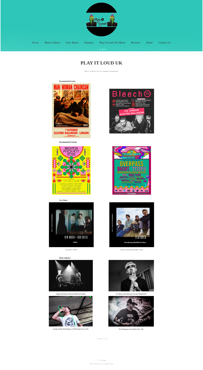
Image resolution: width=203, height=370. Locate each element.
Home (35, 42)
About (149, 42)
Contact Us (164, 42)
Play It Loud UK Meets (112, 42)
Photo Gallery (52, 42)
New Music (72, 42)
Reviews (135, 42)
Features (89, 42)
